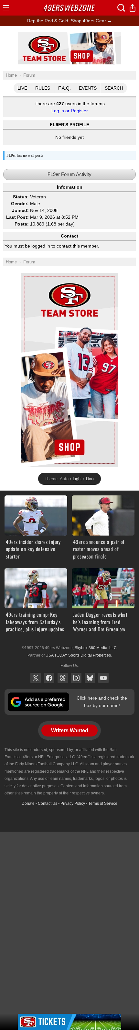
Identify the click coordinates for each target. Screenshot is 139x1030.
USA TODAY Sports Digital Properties (78, 655)
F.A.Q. (64, 88)
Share (132, 8)
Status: (21, 196)
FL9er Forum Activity (69, 174)
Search (114, 88)
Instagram (76, 678)
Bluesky (90, 678)
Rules (42, 88)
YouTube (103, 678)
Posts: (22, 224)
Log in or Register (69, 110)
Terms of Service (102, 803)
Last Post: (17, 217)
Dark (90, 478)
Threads (63, 678)
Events (88, 88)
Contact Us (47, 803)
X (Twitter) (35, 678)
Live (22, 88)
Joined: (20, 210)
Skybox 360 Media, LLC (96, 648)
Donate (28, 803)
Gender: (20, 203)
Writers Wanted (69, 730)
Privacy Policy (72, 803)
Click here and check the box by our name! (102, 701)
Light (77, 478)
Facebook (49, 678)
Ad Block (70, 35)
